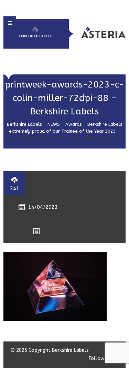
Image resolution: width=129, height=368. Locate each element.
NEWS (53, 124)
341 (14, 188)
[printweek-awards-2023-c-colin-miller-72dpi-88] (55, 286)
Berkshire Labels (24, 124)
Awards (73, 124)
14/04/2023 (43, 207)
